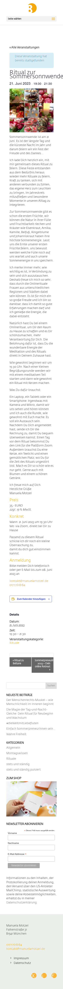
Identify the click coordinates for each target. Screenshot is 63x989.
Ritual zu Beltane (18, 662)
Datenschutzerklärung (21, 902)
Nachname (13, 843)
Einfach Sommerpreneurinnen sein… (30, 728)
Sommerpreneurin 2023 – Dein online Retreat (44, 665)
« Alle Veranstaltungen (24, 47)
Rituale (14, 643)
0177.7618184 (17, 585)
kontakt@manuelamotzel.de (29, 581)
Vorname (12, 833)
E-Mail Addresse (17, 854)
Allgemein (13, 747)
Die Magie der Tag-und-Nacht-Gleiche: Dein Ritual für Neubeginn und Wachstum (29, 713)
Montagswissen (17, 753)
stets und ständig (18, 764)
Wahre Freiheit (16, 734)
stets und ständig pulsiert (23, 769)
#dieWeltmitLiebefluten (22, 723)
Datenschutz (22, 963)
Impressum (21, 958)
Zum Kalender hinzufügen (31, 598)
